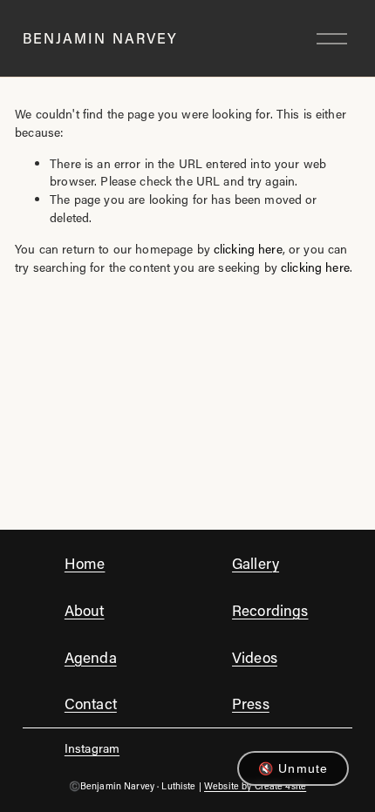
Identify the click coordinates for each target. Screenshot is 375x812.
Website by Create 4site (255, 786)
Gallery (255, 562)
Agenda (91, 657)
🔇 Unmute (293, 768)
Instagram (92, 748)
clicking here (248, 248)
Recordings (270, 609)
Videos (254, 657)
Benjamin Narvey (100, 38)
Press (250, 703)
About (85, 609)
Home (85, 562)
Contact (91, 703)
